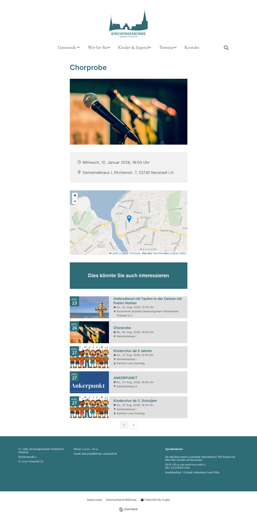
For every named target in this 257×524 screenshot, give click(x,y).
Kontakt (192, 48)
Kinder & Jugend (133, 48)
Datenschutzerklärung (121, 499)
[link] (69, 48)
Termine (166, 48)
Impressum (94, 499)
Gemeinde (67, 48)
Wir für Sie (97, 48)
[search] (226, 48)
